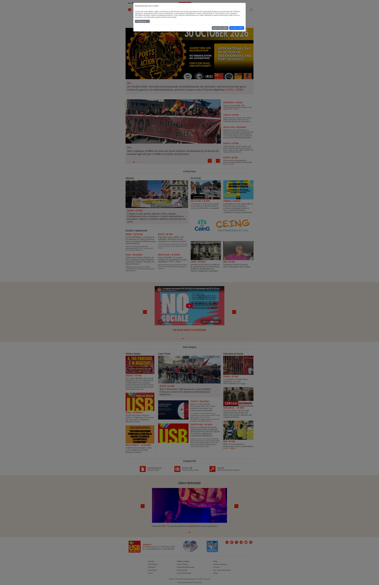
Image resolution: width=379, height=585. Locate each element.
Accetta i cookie (237, 28)
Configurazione (141, 21)
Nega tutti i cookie (220, 28)
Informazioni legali (168, 17)
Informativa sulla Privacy (229, 15)
